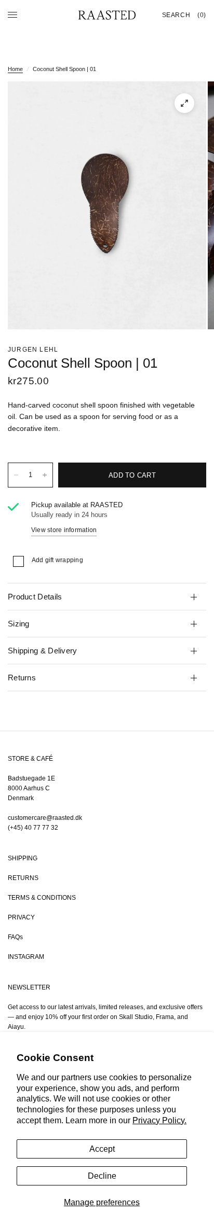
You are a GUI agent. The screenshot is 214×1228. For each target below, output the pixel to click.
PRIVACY (21, 917)
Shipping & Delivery (42, 650)
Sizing (19, 623)
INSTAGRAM (26, 956)
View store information (64, 530)
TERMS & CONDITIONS (42, 897)
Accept (102, 1149)
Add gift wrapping (57, 560)
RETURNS (23, 878)
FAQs (15, 937)
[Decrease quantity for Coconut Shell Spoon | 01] (16, 475)
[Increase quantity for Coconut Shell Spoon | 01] (44, 475)
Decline (102, 1175)
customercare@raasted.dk (45, 817)
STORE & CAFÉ (30, 758)
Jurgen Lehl (33, 349)
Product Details (35, 596)
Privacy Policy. (159, 1120)
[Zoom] (184, 103)
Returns (22, 677)
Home (15, 69)
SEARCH (176, 15)
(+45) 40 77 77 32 (33, 827)
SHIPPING (22, 858)
